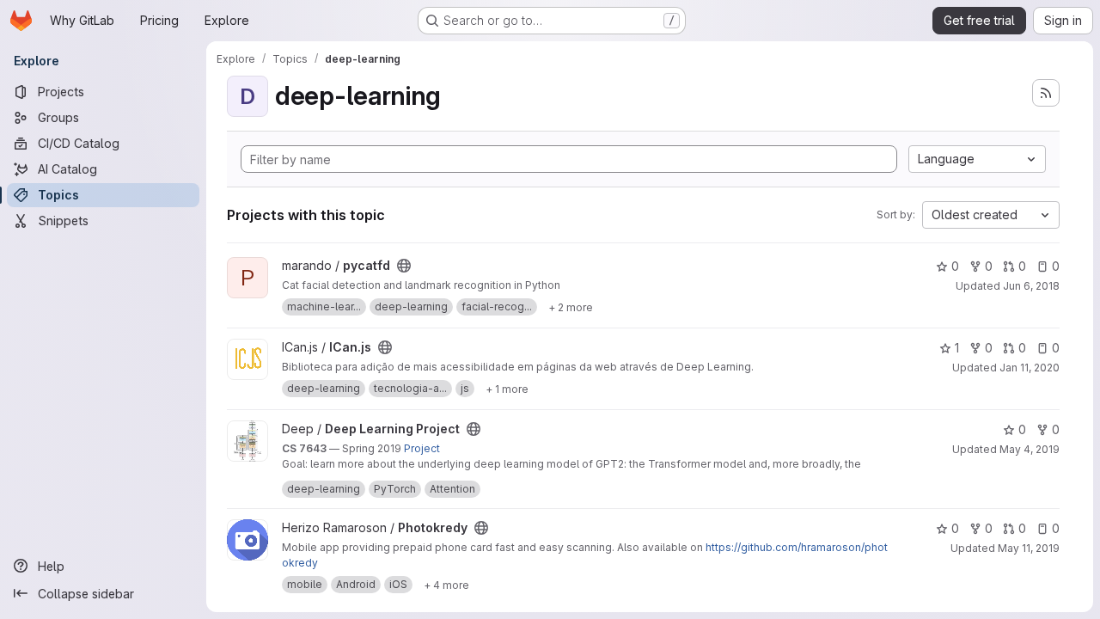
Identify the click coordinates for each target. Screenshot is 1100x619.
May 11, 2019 (1029, 548)
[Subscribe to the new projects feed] (1046, 93)
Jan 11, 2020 (1029, 367)
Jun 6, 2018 (1031, 285)
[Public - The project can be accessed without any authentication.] (404, 266)
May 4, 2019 (1029, 449)
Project (422, 448)
